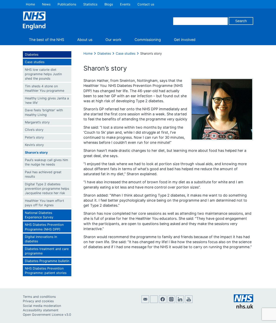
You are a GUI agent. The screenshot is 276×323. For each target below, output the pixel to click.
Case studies (34, 62)
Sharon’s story (36, 152)
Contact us (145, 4)
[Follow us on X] (154, 302)
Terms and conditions (39, 297)
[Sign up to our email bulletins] (145, 302)
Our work (113, 40)
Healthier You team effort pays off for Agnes (44, 203)
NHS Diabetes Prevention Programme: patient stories (45, 270)
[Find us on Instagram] (171, 302)
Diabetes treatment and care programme (47, 251)
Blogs (108, 4)
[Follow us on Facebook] (162, 302)
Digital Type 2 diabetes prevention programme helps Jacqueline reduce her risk (47, 188)
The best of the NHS (46, 40)
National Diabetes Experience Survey (39, 215)
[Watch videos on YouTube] (189, 302)
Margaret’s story (37, 122)
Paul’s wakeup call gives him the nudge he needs (46, 162)
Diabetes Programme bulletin (47, 261)
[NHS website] (243, 307)
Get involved (184, 40)
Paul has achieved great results (43, 174)
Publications (67, 4)
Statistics (90, 4)
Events (125, 4)
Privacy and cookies (38, 301)
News (46, 4)
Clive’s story (34, 130)
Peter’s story (34, 137)
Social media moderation (42, 306)
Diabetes (31, 54)
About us (84, 40)
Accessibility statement (40, 310)
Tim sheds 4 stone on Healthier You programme (44, 88)
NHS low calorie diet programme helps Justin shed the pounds (43, 74)
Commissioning (148, 40)
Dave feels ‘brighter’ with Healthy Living (44, 112)
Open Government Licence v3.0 (47, 315)
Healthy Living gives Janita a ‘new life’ (47, 100)
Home (30, 4)
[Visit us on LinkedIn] (180, 302)
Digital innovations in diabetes (41, 239)
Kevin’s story (34, 145)
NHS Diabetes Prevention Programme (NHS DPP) (44, 227)
